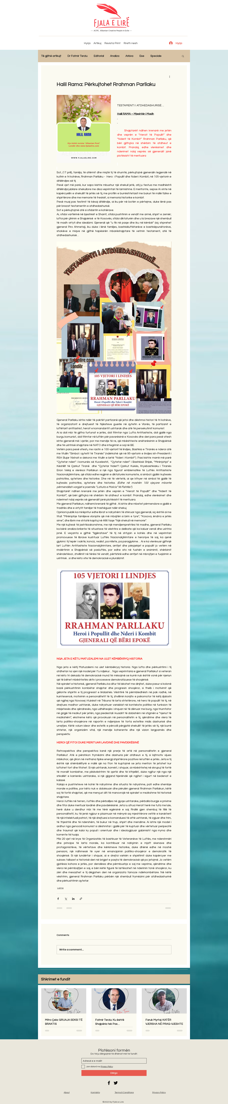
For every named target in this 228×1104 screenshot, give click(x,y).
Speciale (155, 55)
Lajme (60, 888)
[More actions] (169, 76)
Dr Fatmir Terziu (77, 55)
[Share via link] (80, 898)
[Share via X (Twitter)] (65, 898)
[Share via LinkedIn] (73, 898)
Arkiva (129, 55)
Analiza (114, 55)
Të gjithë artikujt (51, 55)
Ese (141, 55)
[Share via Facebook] (58, 898)
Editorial (99, 55)
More (171, 55)
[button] (182, 56)
